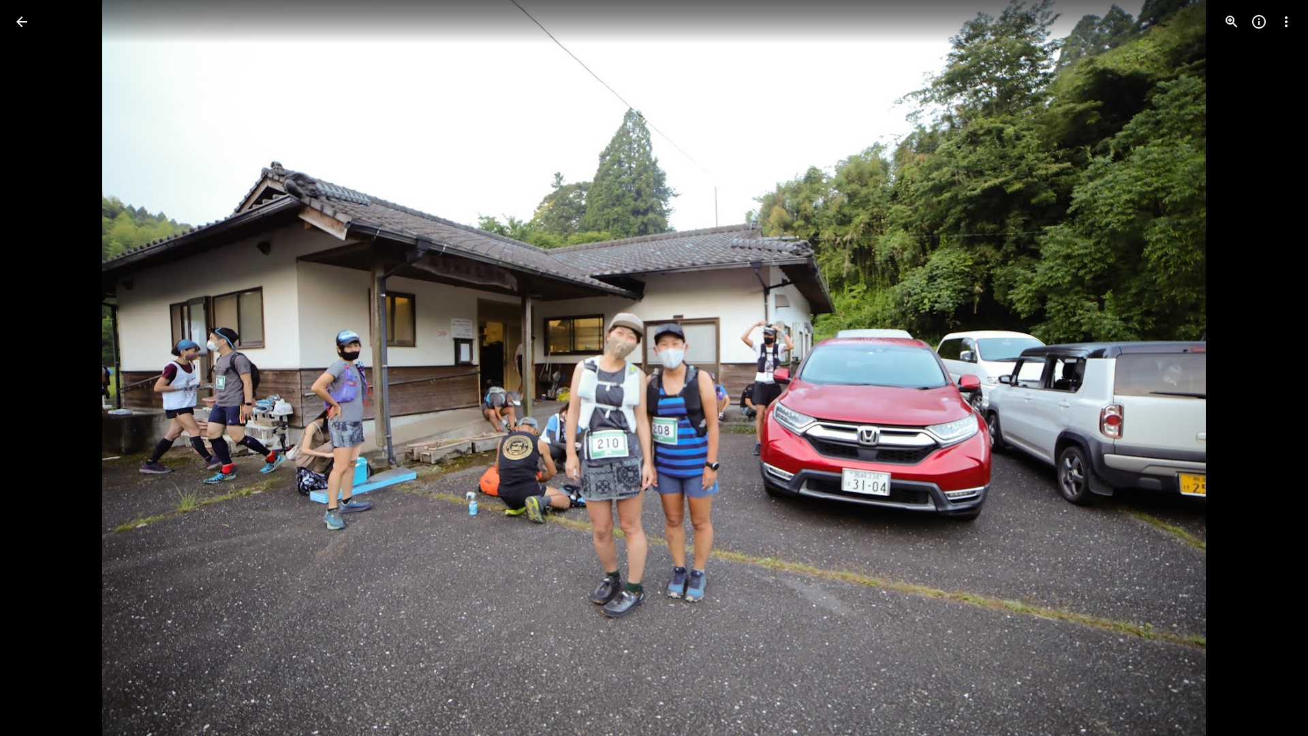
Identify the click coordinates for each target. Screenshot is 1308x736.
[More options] (1286, 21)
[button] (38, 368)
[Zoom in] (1231, 21)
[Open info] (1259, 21)
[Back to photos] (21, 21)
